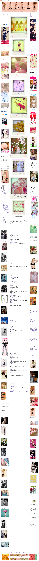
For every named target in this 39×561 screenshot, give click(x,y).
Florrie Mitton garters (32, 331)
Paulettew (11, 356)
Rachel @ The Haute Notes (13, 277)
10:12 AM (11, 367)
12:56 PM (11, 288)
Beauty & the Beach (5, 211)
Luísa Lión (11, 304)
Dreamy (11, 14)
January (4, 222)
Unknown (11, 320)
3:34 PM (11, 293)
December (4, 192)
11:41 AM (11, 297)
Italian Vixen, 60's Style (5, 206)
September (4, 195)
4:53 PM (11, 236)
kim (10, 290)
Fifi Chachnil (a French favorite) (33, 329)
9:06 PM (11, 327)
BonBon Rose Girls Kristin (13, 242)
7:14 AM (11, 354)
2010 (2, 191)
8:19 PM (11, 268)
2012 (2, 189)
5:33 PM (11, 240)
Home (19, 391)
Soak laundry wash (32, 347)
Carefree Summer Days (5, 205)
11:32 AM (11, 372)
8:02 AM (11, 279)
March (3, 220)
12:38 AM (11, 302)
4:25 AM (11, 384)
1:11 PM (11, 388)
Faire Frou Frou (20, 227)
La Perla (31, 336)
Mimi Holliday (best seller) (33, 341)
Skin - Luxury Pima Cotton (33, 346)
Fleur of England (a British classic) (34, 330)
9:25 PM (11, 275)
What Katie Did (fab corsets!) (33, 355)
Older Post (26, 391)
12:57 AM (11, 333)
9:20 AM (11, 283)
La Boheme (11, 365)
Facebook (18, 226)
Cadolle (30, 317)
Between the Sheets (32, 313)
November (4, 193)
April (3, 219)
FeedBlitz (34, 73)
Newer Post (11, 391)
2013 (2, 188)
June (3, 217)
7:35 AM (11, 318)
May (3, 218)
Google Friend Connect (23, 226)
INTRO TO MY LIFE (12, 281)
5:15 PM (11, 322)
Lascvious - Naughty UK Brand (33, 337)
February (4, 221)
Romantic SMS (12, 386)
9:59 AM (11, 363)
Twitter (19, 226)
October (4, 194)
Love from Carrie (12, 299)
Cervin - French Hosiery (32, 320)
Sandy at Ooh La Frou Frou (13, 238)
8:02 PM (11, 263)
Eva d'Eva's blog (12, 295)
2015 (2, 186)
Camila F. (11, 285)
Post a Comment (12, 390)
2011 (2, 190)
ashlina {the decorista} (12, 369)
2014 (2, 187)
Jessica (11, 324)
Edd (10, 310)
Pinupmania (11, 329)
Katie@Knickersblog (12, 234)
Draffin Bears (11, 257)
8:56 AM (11, 358)
